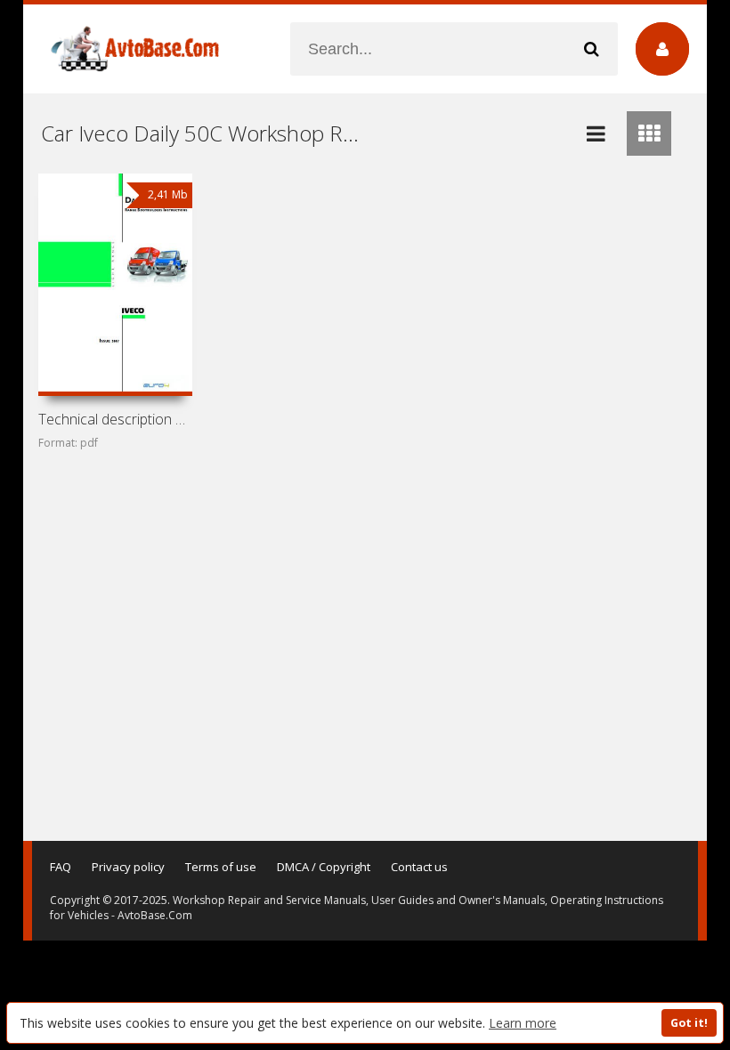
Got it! (689, 1022)
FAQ (60, 867)
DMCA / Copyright (323, 867)
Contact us (419, 867)
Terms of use (220, 867)
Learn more (522, 1022)
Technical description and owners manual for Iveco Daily (114, 419)
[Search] (591, 49)
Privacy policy (128, 867)
